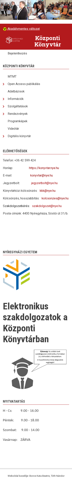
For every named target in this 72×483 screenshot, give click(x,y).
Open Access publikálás (24, 84)
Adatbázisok (16, 91)
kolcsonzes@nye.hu (55, 198)
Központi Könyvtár (47, 41)
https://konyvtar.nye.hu (44, 168)
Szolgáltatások (18, 106)
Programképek (17, 121)
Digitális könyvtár (19, 136)
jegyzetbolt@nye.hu (44, 183)
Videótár (13, 128)
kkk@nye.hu (47, 191)
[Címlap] (14, 40)
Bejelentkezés (17, 53)
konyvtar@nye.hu (41, 175)
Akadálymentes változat (23, 29)
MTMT (12, 76)
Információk (16, 99)
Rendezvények (18, 114)
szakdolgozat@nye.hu (47, 206)
